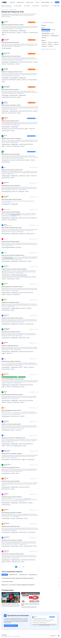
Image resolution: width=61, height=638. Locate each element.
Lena (4, 538)
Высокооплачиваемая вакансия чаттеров (11, 410)
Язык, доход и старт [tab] (23, 574)
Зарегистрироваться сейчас (10, 625)
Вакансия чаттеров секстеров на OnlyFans (11, 496)
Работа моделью (8, 48)
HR (4, 22)
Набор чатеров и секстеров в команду (11, 154)
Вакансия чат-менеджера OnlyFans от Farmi (12, 71)
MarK (5, 167)
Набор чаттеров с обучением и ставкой (11, 105)
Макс (5, 183)
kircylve (5, 267)
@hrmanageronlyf (7, 328)
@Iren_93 (5, 135)
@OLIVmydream (6, 523)
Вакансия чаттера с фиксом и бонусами (11, 361)
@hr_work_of (6, 283)
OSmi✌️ (5, 407)
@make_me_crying (7, 450)
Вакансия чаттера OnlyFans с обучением (11, 138)
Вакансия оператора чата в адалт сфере (11, 56)
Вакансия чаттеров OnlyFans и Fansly (10, 302)
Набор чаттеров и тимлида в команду (10, 241)
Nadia (5, 479)
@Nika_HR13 (6, 117)
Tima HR (5, 316)
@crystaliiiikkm (6, 39)
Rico (4, 151)
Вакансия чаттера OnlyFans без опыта (10, 526)
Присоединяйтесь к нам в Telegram (49, 49)
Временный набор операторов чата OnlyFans (12, 394)
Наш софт (37, 2)
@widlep (5, 224)
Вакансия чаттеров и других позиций (10, 481)
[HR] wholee (6, 103)
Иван (5, 510)
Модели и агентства (29, 2)
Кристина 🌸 (6, 40)
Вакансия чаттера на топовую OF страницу (12, 540)
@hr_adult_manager (7, 464)
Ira (4, 136)
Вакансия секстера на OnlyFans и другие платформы (14, 269)
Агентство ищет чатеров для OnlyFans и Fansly (13, 553)
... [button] (21, 566)
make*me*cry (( (6, 451)
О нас (52, 2)
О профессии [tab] (4, 574)
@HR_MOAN (6, 68)
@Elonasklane (6, 509)
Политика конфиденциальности (7, 636)
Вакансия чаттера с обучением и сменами (11, 453)
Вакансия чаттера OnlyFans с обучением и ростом (13, 437)
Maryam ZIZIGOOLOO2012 (8, 225)
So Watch (5, 252)
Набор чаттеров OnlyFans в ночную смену (11, 227)
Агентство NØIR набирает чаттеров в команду (12, 378)
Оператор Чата (15, 30)
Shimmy (5, 54)
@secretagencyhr (7, 86)
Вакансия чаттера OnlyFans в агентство (11, 331)
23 (23, 566)
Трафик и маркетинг (20, 2)
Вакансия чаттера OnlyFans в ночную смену (12, 169)
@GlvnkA (5, 299)
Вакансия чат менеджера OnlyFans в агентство (13, 24)
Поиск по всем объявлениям (48, 22)
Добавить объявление (45, 2)
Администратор (12, 247)
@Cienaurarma (6, 182)
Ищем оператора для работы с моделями (11, 512)
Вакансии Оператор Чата (13, 9)
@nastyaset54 (6, 196)
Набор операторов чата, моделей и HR (11, 185)
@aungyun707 (6, 493)
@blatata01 (6, 342)
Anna (5, 300)
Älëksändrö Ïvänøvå (7, 209)
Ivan (4, 343)
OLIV (4, 524)
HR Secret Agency (6, 87)
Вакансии (6, 9)
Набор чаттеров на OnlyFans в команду (11, 211)
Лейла (5, 358)
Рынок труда (12, 2)
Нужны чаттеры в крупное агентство (10, 467)
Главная (3, 9)
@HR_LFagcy (6, 21)
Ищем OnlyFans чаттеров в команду (10, 89)
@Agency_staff (6, 550)
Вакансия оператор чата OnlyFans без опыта (12, 286)
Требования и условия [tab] (13, 574)
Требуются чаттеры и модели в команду (11, 424)
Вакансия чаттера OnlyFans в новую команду (12, 318)
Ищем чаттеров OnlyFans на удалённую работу (13, 255)
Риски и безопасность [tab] (33, 574)
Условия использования (16, 636)
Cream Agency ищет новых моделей (10, 42)
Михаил (5, 422)
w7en (5, 435)
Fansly (19, 308)
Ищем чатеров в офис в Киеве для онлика (11, 199)
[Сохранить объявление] (37, 22)
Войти (58, 2)
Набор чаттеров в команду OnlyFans (10, 120)
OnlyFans (24, 30)
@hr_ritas (5, 391)
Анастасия (5, 197)
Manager (5, 465)
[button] (14, 567)
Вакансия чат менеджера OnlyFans (10, 345)
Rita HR (5, 392)
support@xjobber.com (53, 635)
